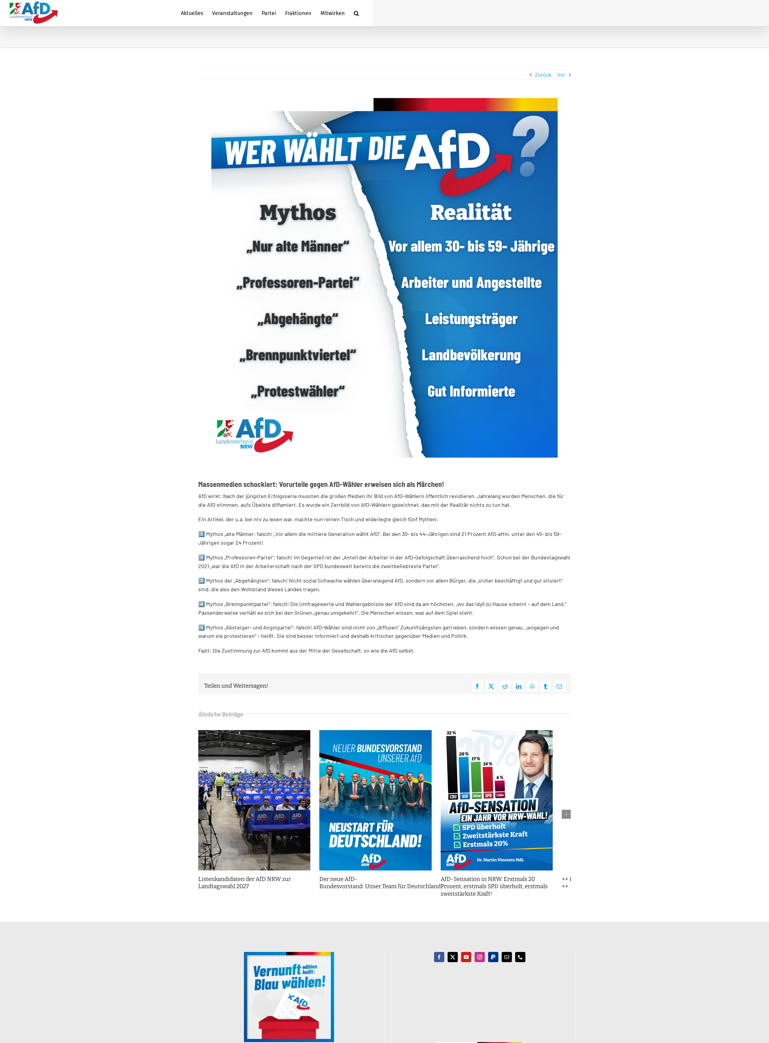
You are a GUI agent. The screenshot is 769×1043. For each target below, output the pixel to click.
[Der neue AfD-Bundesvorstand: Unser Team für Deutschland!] (384, 733)
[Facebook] (439, 964)
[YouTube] (466, 964)
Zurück (543, 74)
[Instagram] (480, 964)
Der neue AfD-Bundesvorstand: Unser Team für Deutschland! (387, 890)
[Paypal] (493, 964)
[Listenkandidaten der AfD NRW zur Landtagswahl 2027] (257, 733)
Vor (561, 74)
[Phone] (520, 964)
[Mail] (507, 964)
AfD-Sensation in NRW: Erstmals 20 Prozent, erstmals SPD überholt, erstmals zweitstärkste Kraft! (511, 894)
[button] (356, 13)
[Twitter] (453, 964)
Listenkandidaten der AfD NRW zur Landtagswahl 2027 (244, 890)
